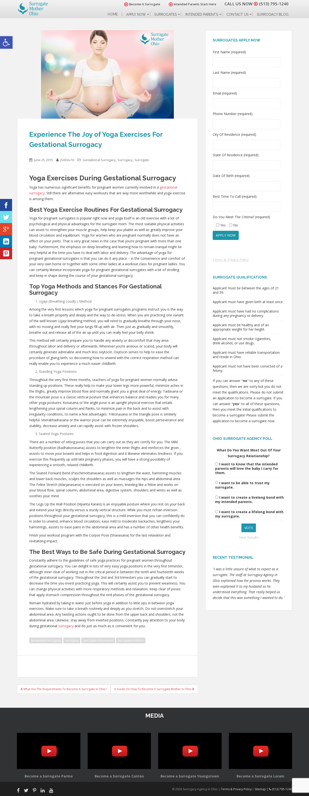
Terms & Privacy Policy (231, 259)
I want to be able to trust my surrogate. (242, 485)
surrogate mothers (131, 640)
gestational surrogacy (46, 640)
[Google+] (6, 229)
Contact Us (237, 14)
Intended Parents (201, 14)
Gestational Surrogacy (99, 160)
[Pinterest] (6, 253)
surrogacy (66, 626)
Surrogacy (125, 160)
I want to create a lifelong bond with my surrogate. (249, 514)
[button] (6, 42)
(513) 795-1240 (273, 4)
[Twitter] (6, 217)
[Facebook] (6, 205)
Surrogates (165, 14)
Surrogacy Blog (272, 14)
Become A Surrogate (144, 4)
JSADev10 (67, 160)
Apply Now (136, 14)
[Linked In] (6, 241)
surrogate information (98, 640)
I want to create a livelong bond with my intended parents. (249, 499)
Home (113, 14)
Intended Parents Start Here (194, 4)
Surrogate (141, 160)
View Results (249, 537)
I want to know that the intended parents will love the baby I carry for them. (246, 468)
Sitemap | (262, 789)
